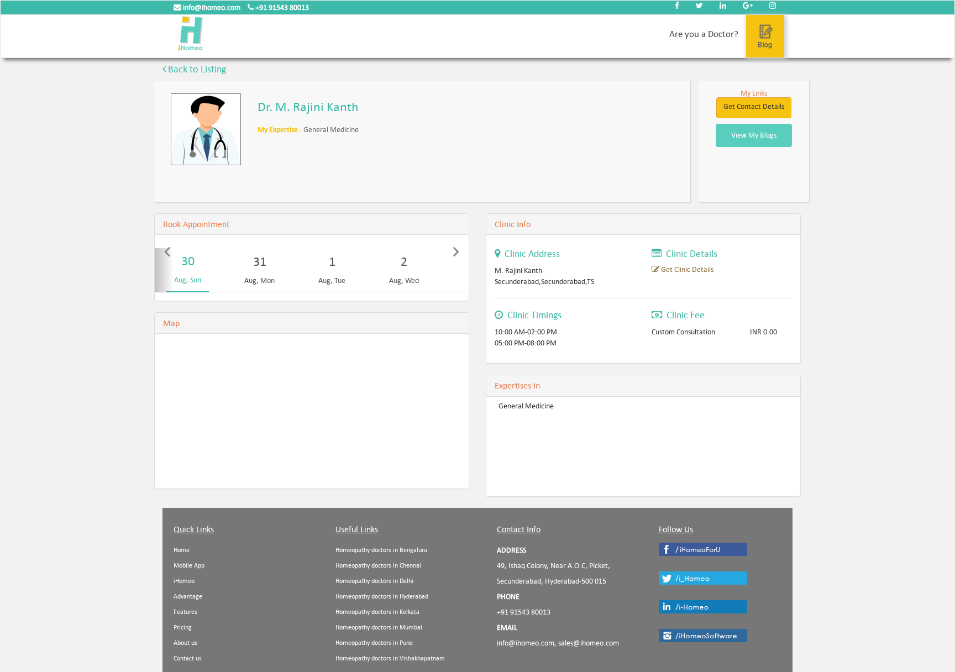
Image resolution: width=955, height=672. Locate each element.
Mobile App (189, 565)
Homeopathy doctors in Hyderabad (381, 596)
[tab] (312, 224)
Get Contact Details (753, 106)
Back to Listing (196, 69)
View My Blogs (753, 135)
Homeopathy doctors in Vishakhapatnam (390, 658)
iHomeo (184, 581)
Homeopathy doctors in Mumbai (378, 627)
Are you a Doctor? (703, 34)
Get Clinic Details (686, 269)
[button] (164, 270)
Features (185, 612)
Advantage (188, 596)
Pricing (183, 627)
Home (182, 550)
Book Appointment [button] (196, 224)
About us (185, 643)
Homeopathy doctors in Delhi (374, 581)
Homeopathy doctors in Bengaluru (381, 550)
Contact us (188, 658)
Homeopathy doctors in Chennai (378, 565)
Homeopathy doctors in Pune (374, 643)
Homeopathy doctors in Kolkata (377, 612)
